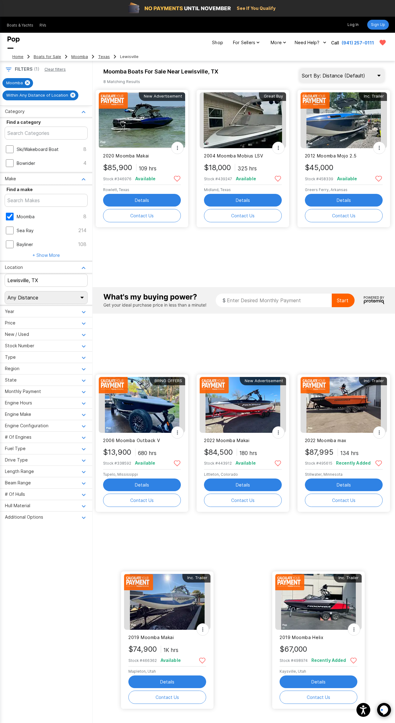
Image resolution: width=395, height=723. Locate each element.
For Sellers (244, 42)
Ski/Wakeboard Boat (38, 149)
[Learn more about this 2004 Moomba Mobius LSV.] (243, 120)
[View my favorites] (382, 42)
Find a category (23, 122)
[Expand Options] (177, 148)
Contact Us (142, 215)
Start (342, 300)
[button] (363, 710)
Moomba (79, 57)
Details (142, 200)
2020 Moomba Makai (126, 155)
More (276, 42)
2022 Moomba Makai (227, 440)
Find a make (19, 189)
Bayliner (25, 244)
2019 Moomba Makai (151, 637)
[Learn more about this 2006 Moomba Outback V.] (142, 405)
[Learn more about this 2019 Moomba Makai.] (167, 602)
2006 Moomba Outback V (131, 440)
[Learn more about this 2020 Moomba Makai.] (142, 120)
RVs (43, 25)
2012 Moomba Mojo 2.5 (331, 155)
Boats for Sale (47, 57)
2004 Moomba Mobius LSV (233, 155)
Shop (217, 42)
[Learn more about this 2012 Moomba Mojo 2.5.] (344, 120)
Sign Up (378, 24)
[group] (17, 83)
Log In (353, 24)
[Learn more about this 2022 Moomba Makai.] (243, 405)
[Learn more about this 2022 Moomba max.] (344, 405)
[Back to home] (13, 42)
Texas (104, 57)
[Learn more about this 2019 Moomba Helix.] (318, 602)
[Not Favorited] (177, 178)
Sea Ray (25, 230)
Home (17, 57)
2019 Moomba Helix (302, 637)
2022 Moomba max (326, 440)
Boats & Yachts (20, 25)
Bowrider (26, 163)
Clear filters (55, 69)
